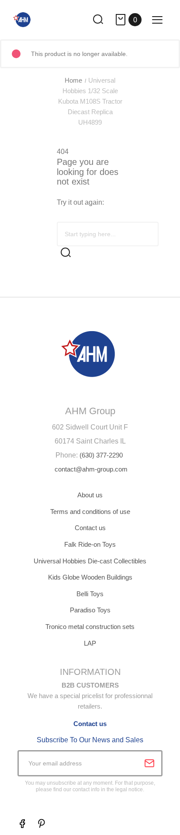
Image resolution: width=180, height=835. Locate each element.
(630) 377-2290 (101, 455)
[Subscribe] (149, 763)
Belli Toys (90, 593)
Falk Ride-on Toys (90, 544)
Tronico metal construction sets (90, 626)
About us (90, 495)
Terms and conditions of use (90, 511)
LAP (90, 643)
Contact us (90, 527)
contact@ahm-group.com (91, 469)
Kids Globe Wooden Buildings (90, 577)
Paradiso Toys (90, 610)
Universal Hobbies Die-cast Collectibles (90, 561)
